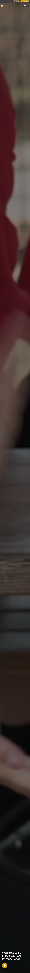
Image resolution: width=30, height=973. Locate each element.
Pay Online (26, 1)
